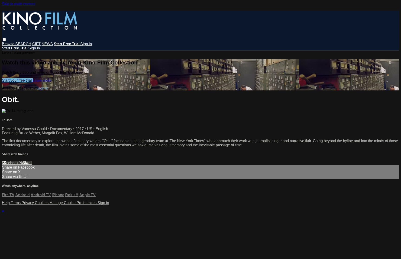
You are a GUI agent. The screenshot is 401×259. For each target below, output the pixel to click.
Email (27, 163)
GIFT (36, 44)
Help (6, 203)
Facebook (10, 163)
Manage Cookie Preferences (73, 203)
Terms (16, 203)
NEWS (47, 44)
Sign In (34, 48)
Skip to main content (18, 4)
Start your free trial (17, 80)
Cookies (42, 203)
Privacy (28, 203)
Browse (8, 44)
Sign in (86, 44)
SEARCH (23, 44)
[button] (4, 39)
